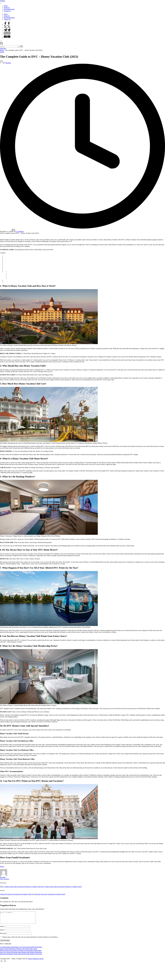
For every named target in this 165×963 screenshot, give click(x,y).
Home (2, 50)
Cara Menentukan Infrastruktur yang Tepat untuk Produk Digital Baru (21, 947)
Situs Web (3, 933)
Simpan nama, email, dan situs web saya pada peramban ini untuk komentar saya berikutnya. (30, 937)
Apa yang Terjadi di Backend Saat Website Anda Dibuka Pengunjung (21, 952)
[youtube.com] (7, 37)
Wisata (2, 52)
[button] (19, 47)
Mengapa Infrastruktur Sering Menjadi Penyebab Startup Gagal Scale (21, 954)
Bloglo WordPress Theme (35, 958)
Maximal (2, 877)
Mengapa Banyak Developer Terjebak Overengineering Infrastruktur (20, 950)
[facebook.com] (7, 24)
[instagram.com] (7, 34)
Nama (2, 926)
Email (2, 930)
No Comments (19, 231)
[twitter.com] (7, 28)
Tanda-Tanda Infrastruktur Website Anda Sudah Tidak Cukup (18, 949)
